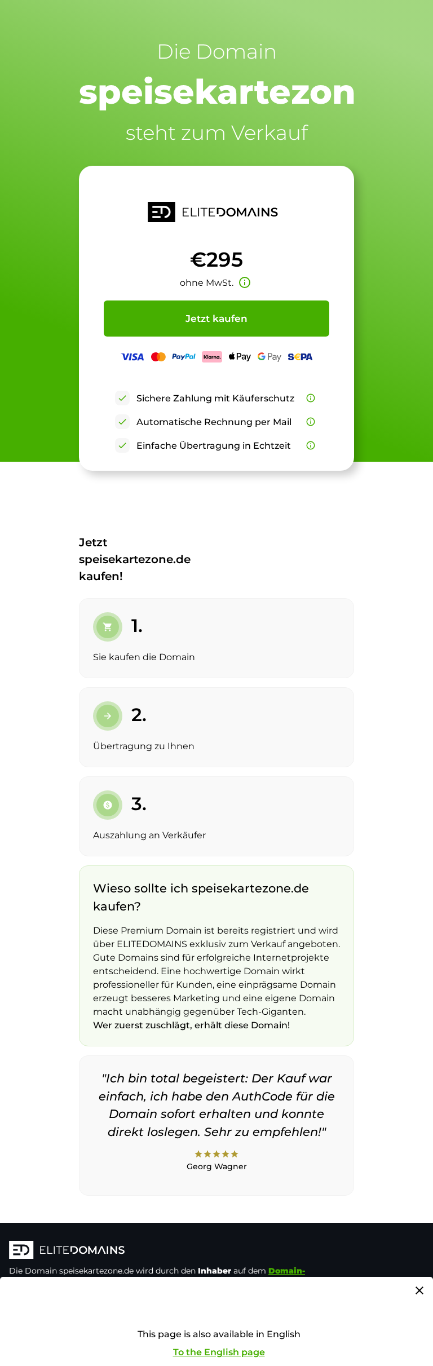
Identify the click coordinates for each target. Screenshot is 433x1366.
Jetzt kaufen (216, 318)
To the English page (219, 1352)
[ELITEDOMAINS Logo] (178, 1251)
